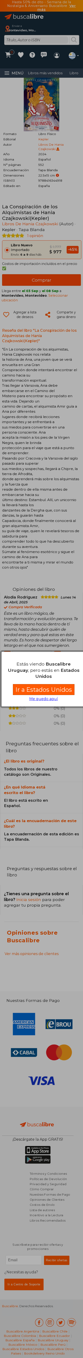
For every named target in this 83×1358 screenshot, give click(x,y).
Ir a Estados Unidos (43, 689)
